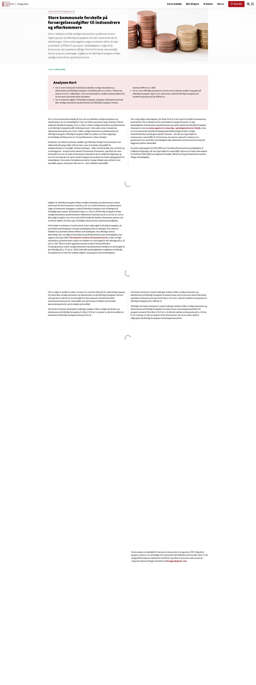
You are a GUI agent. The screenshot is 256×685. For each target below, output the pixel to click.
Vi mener (208, 4)
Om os (220, 4)
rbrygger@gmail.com (176, 561)
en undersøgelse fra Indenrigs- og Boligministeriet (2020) (173, 128)
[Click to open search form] (248, 4)
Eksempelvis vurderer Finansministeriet (89, 237)
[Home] (8, 6)
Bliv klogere (192, 4)
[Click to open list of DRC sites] (252, 4)
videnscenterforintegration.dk (61, 11)
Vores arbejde (174, 4)
